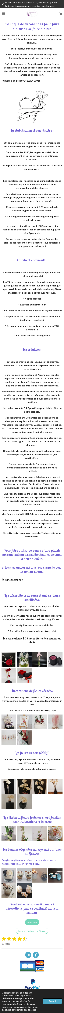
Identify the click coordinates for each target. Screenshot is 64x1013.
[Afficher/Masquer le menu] (3, 13)
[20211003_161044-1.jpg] (9, 675)
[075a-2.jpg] (24, 737)
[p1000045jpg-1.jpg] (24, 801)
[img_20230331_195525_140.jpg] (9, 875)
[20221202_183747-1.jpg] (24, 660)
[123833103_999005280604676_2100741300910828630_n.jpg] (9, 660)
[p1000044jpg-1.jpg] (9, 801)
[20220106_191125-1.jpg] (9, 786)
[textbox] (32, 597)
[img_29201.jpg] (9, 890)
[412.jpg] (24, 722)
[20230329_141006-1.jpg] (24, 875)
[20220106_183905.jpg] (55, 786)
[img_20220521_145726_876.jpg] (55, 660)
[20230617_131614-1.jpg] (39, 833)
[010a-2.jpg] (9, 737)
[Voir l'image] (24, 833)
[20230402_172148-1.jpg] (39, 660)
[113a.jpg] (55, 722)
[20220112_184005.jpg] (39, 786)
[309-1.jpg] (9, 722)
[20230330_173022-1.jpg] (24, 890)
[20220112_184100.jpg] (24, 786)
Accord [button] (52, 1001)
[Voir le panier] (60, 13)
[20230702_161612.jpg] (55, 875)
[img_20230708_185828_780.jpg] (9, 833)
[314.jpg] (39, 722)
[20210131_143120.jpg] (24, 675)
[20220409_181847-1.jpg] (55, 833)
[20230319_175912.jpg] (39, 875)
